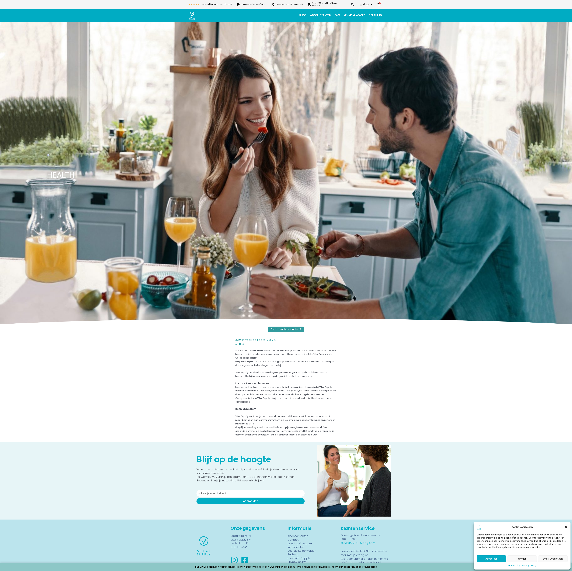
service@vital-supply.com (358, 543)
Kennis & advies (354, 15)
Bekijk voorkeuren (553, 558)
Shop (303, 15)
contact (348, 566)
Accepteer (491, 558)
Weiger (522, 558)
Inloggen (366, 4)
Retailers (375, 15)
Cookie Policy (513, 565)
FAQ (337, 15)
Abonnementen (320, 15)
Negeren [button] (372, 566)
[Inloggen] (361, 5)
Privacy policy (529, 565)
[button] (566, 527)
